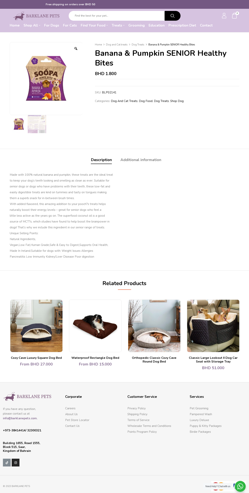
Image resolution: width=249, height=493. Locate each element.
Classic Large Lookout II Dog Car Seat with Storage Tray (213, 360)
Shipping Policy (137, 414)
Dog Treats (138, 44)
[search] (173, 16)
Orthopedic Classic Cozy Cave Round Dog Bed (154, 360)
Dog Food (146, 101)
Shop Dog (177, 101)
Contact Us (72, 426)
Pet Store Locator (77, 420)
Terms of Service (138, 420)
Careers (70, 408)
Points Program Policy (142, 432)
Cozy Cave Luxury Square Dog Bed (36, 358)
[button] (234, 15)
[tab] (101, 160)
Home (98, 44)
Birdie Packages (200, 432)
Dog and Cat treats (117, 44)
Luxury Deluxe (199, 420)
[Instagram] (15, 462)
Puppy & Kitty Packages (206, 426)
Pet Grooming (199, 408)
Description (101, 159)
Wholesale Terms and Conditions (149, 426)
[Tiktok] (7, 462)
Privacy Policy (136, 408)
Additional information (140, 159)
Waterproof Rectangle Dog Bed (95, 358)
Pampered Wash (201, 414)
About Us (71, 414)
